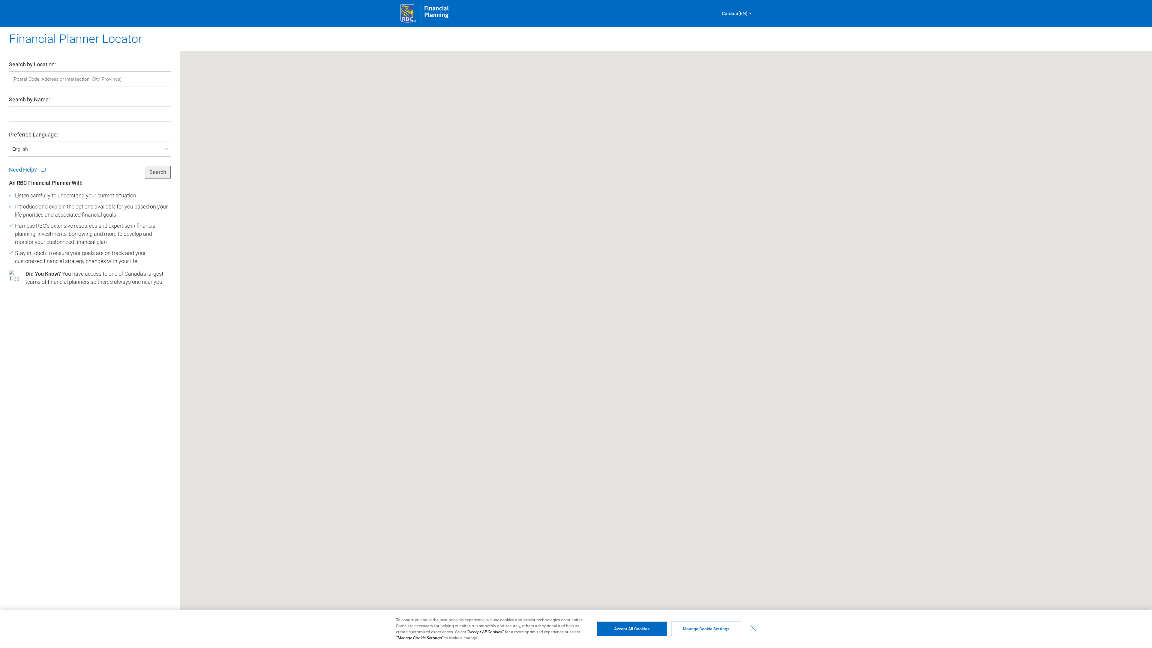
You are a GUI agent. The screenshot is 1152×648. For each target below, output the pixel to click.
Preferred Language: (33, 134)
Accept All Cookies (632, 628)
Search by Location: (32, 64)
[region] (576, 629)
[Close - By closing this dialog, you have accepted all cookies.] (753, 628)
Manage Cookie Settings (706, 628)
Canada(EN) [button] (735, 13)
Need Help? (23, 169)
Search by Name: (29, 99)
